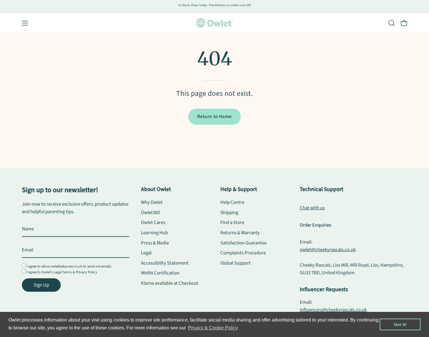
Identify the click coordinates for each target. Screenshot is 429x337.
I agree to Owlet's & (62, 272)
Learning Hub (154, 232)
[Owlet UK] (214, 23)
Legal (146, 252)
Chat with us (312, 207)
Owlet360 (150, 212)
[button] (392, 23)
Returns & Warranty (240, 232)
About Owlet (156, 189)
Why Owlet (152, 202)
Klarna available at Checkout (169, 283)
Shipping (229, 212)
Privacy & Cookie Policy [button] (213, 327)
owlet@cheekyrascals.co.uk (328, 249)
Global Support (235, 263)
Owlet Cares (153, 222)
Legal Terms (63, 272)
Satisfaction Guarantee (243, 242)
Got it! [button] (400, 324)
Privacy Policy (86, 272)
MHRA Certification (160, 273)
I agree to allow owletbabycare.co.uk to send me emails (69, 266)
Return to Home (214, 116)
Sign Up (41, 285)
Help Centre (232, 202)
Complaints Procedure (243, 252)
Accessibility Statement (165, 263)
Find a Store (232, 222)
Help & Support (238, 189)
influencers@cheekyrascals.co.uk (333, 309)
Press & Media (155, 242)
